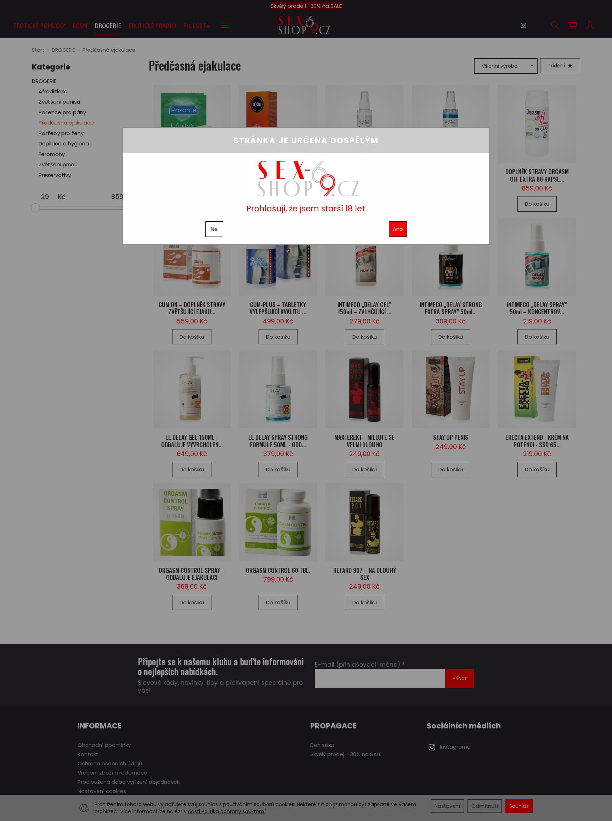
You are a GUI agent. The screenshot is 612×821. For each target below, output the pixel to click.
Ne (214, 229)
